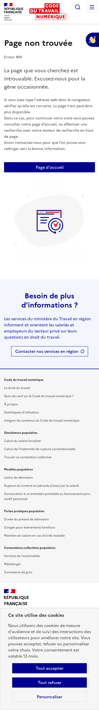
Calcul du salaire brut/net (22, 441)
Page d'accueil (49, 167)
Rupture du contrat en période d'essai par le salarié (41, 485)
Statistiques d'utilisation (21, 412)
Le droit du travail (17, 388)
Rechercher (78, 7)
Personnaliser (49, 697)
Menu (92, 7)
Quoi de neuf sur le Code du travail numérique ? (39, 396)
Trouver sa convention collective (28, 457)
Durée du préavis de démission (26, 519)
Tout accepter (49, 668)
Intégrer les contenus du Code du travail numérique (41, 420)
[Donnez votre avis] (92, 40)
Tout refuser (49, 682)
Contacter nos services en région (46, 351)
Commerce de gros (18, 572)
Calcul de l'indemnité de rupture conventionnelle (39, 449)
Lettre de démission (18, 477)
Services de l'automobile (22, 556)
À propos (11, 404)
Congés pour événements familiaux (29, 527)
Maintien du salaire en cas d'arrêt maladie (34, 535)
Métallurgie (12, 564)
